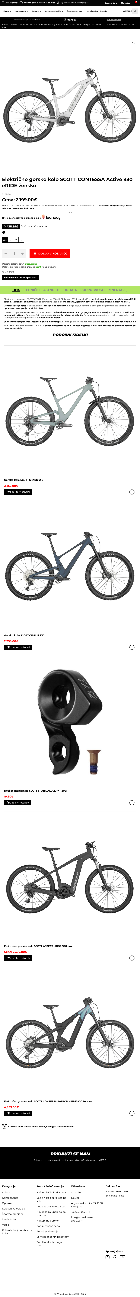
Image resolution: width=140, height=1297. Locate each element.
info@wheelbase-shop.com (82, 1219)
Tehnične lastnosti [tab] (41, 290)
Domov (4, 24)
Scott (38, 267)
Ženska (71, 24)
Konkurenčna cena (48, 1226)
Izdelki (13, 24)
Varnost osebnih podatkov (53, 1236)
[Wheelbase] (130, 11)
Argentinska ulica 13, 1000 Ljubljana (75, 3)
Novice (75, 1197)
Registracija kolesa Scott (51, 1206)
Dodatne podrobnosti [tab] (84, 290)
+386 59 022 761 (11, 3)
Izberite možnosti (20, 491)
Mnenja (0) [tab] (118, 290)
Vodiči (6, 1224)
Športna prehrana (74, 11)
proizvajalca (31, 264)
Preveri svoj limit (114, 20)
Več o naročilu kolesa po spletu (20, 277)
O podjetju (77, 1192)
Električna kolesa (34, 24)
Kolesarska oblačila (53, 11)
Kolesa (6, 11)
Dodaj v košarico (53, 253)
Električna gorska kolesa (55, 24)
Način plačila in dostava (51, 1192)
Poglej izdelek (132, 492)
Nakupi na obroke (48, 1220)
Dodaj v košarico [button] (19, 802)
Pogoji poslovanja (47, 1231)
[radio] (5, 240)
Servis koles (92, 11)
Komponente (20, 11)
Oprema (35, 11)
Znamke (103, 11)
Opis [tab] (16, 290)
